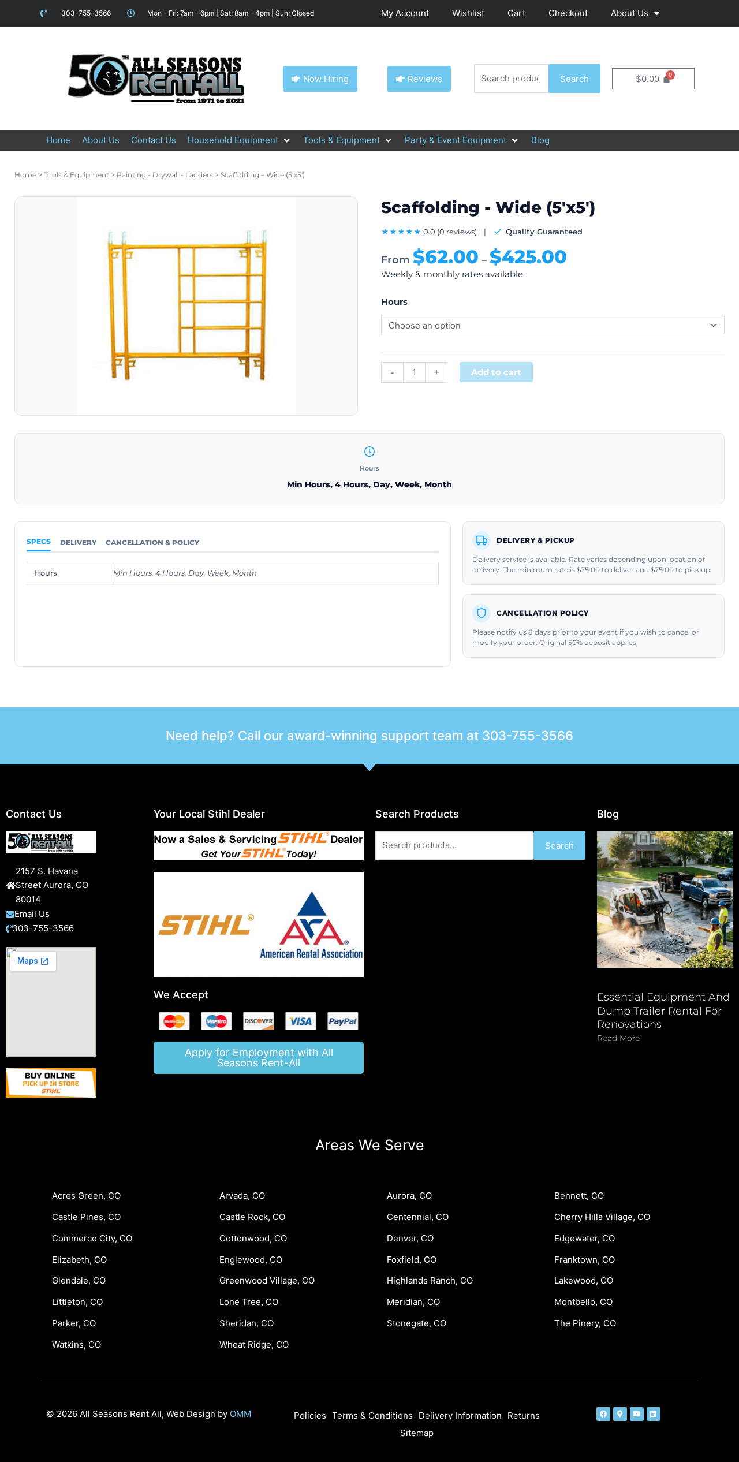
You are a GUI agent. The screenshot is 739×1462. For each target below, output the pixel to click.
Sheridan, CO (246, 1323)
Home (25, 174)
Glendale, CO (79, 1280)
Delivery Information (460, 1415)
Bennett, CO (579, 1195)
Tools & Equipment (76, 174)
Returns (523, 1415)
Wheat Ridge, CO (254, 1344)
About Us (629, 13)
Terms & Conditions (372, 1415)
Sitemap (417, 1432)
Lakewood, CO (583, 1280)
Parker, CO (74, 1323)
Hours (394, 301)
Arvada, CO (242, 1195)
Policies (310, 1415)
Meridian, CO (413, 1301)
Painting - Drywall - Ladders (165, 174)
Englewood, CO (250, 1259)
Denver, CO (410, 1238)
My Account (405, 13)
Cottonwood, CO (253, 1238)
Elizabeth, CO (79, 1259)
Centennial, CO (418, 1216)
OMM (240, 1413)
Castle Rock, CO (252, 1216)
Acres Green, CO (86, 1195)
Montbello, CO (583, 1301)
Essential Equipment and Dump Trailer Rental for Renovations (663, 1011)
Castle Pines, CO (86, 1216)
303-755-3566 (527, 735)
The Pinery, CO (585, 1323)
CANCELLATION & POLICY (152, 542)
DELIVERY (78, 542)
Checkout (568, 13)
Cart (516, 13)
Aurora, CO (409, 1195)
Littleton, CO (77, 1301)
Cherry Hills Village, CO (602, 1216)
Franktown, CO (584, 1259)
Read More (618, 1038)
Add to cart (496, 372)
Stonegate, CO (416, 1323)
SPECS (39, 541)
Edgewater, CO (584, 1238)
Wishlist (468, 13)
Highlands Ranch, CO (430, 1280)
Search (574, 78)
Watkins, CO (76, 1344)
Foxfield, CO (411, 1259)
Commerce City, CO (92, 1238)
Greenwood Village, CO (267, 1280)
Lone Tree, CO (248, 1301)
